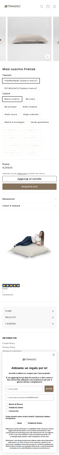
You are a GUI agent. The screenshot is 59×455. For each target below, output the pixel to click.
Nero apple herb (31, 130)
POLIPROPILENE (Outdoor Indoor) (21, 80)
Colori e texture (11, 205)
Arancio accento (14, 146)
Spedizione (22, 173)
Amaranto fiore (33, 138)
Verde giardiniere (40, 122)
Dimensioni (8, 199)
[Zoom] (47, 56)
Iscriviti (49, 389)
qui (18, 442)
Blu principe (11, 106)
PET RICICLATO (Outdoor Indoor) (21, 88)
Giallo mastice (30, 106)
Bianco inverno (12, 99)
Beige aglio (11, 130)
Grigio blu (33, 153)
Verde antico (12, 138)
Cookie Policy (8, 343)
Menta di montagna (14, 122)
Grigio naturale (31, 114)
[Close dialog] (53, 354)
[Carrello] (48, 6)
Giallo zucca (11, 114)
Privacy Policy (8, 347)
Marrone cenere (14, 153)
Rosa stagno (35, 146)
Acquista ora (30, 186)
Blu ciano (30, 99)
